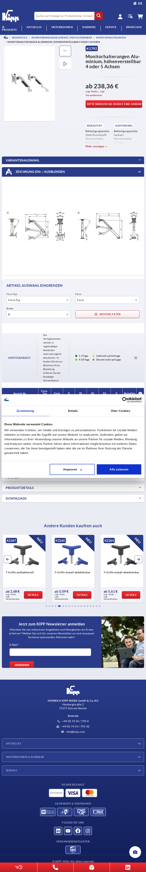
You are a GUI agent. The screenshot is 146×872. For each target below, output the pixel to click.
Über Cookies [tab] (120, 410)
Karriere (89, 27)
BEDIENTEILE (19, 37)
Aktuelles (13, 743)
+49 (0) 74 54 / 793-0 (75, 721)
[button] (46, 606)
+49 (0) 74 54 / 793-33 (75, 726)
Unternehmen (62, 27)
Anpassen (70, 469)
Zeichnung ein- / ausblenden (40, 171)
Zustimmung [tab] (25, 410)
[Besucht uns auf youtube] (68, 831)
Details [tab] (73, 410)
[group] (24, 568)
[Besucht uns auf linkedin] (58, 831)
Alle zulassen (119, 469)
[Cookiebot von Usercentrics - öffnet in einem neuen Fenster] (125, 400)
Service (11, 770)
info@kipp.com (75, 731)
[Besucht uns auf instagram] (88, 831)
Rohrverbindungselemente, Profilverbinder (61, 37)
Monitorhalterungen (111, 37)
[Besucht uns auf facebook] (78, 831)
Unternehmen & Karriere (25, 756)
